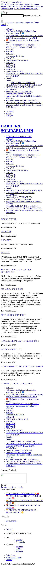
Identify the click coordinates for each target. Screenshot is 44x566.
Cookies (9, 560)
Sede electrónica (10, 6)
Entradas (19, 540)
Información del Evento (15, 56)
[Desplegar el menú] (4, 11)
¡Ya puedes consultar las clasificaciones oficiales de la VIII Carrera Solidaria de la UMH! (24, 37)
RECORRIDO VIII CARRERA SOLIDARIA (24, 85)
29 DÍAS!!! (10, 69)
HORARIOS (6, 240)
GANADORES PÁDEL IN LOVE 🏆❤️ (22, 494)
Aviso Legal (10, 555)
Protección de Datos (13, 557)
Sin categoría (11, 521)
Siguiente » (27, 383)
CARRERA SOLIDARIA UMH (17, 128)
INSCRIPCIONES (8, 219)
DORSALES (6, 232)
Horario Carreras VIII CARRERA (19, 91)
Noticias (9, 78)
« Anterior (5, 383)
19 (17, 383)
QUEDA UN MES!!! (14, 71)
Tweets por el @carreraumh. (12, 487)
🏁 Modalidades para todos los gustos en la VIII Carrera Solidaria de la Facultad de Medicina (22, 47)
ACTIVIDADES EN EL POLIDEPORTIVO (23, 103)
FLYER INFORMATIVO (11, 349)
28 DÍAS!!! (10, 67)
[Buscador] (38, 9)
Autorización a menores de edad (18, 94)
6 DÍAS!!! (10, 58)
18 (14, 383)
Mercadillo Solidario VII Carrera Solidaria (22, 100)
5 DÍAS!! (9, 29)
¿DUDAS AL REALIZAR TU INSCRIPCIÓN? (20, 341)
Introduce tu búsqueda (32, 15)
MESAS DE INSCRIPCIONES (13, 315)
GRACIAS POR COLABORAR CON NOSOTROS (22, 366)
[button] (9, 80)
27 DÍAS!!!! (10, 65)
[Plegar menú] (7, 25)
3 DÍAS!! (9, 51)
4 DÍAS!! (9, 54)
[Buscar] (2, 18)
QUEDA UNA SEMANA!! (17, 60)
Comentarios (20, 542)
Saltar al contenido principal (11, 2)
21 (21, 383)
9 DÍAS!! (9, 63)
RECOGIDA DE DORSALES (23, 83)
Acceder (9, 529)
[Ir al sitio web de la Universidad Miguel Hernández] (20, 4)
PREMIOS (5, 253)
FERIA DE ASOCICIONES (12, 289)
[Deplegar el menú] (7, 215)
